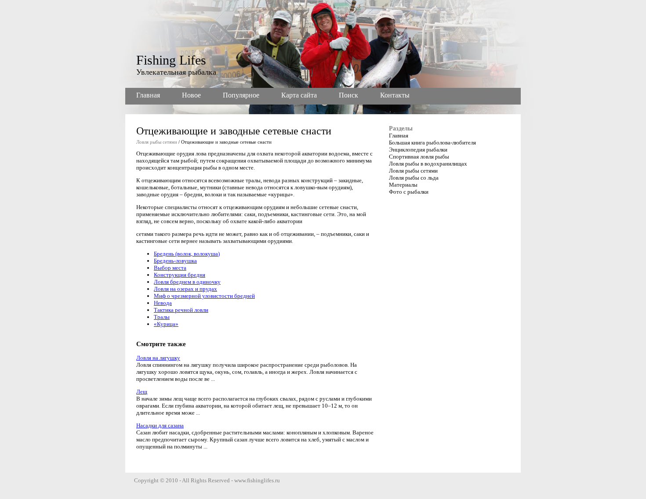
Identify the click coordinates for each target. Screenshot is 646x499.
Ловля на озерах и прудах (185, 289)
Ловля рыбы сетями (156, 142)
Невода (163, 303)
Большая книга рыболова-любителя (432, 142)
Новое (191, 95)
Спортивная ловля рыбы (419, 156)
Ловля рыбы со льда (414, 177)
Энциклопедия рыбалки (418, 149)
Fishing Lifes (171, 60)
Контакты (395, 95)
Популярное (241, 95)
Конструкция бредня (179, 274)
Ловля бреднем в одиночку (187, 281)
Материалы (403, 184)
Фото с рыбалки (408, 191)
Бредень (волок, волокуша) (187, 253)
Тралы (162, 317)
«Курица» (166, 324)
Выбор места (170, 267)
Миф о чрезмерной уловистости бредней (204, 296)
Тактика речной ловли (181, 310)
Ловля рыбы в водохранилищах (428, 163)
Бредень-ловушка (175, 260)
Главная (148, 95)
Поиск (348, 95)
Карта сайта (299, 95)
